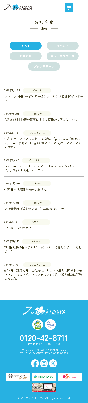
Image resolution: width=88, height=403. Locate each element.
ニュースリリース (63, 56)
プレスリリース (44, 66)
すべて (25, 46)
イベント (63, 46)
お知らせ (26, 56)
